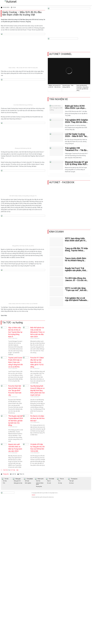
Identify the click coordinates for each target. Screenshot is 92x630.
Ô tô (4, 483)
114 (4, 470)
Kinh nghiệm (28, 483)
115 (6, 470)
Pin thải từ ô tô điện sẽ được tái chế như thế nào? (37, 418)
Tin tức (6, 478)
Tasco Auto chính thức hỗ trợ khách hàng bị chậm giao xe (75, 260)
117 (11, 470)
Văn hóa (38, 481)
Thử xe (62, 478)
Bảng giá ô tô (17, 481)
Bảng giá (18, 478)
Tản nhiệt (51, 478)
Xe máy (5, 481)
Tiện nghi (71, 481)
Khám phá (40, 478)
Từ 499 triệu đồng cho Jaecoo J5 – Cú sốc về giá (75, 280)
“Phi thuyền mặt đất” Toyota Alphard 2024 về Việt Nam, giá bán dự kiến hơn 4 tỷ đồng (15, 420)
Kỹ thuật (27, 481)
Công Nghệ (30, 478)
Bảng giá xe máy (18, 483)
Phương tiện (39, 486)
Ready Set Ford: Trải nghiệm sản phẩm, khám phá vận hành (76, 270)
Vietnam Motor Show (39, 483)
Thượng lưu (74, 478)
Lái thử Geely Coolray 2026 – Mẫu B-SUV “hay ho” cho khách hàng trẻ (76, 136)
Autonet (33, 494)
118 (14, 470)
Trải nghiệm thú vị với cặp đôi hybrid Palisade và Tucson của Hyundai (76, 300)
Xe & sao (71, 483)
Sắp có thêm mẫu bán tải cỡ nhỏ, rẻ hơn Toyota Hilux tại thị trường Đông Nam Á (15, 332)
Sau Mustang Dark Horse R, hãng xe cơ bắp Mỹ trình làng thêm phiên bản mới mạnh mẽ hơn (37, 390)
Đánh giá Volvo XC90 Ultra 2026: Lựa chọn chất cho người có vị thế (76, 108)
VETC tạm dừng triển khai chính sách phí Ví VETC (75, 240)
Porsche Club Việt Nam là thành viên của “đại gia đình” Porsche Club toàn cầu (14, 390)
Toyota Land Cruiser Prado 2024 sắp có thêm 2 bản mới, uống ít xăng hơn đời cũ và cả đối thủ (15, 362)
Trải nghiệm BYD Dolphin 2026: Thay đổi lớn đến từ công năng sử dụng (76, 122)
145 (17, 470)
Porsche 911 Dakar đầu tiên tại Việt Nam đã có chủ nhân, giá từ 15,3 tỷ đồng (37, 362)
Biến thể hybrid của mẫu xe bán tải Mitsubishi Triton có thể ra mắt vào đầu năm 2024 (37, 332)
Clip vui (49, 481)
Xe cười (49, 483)
